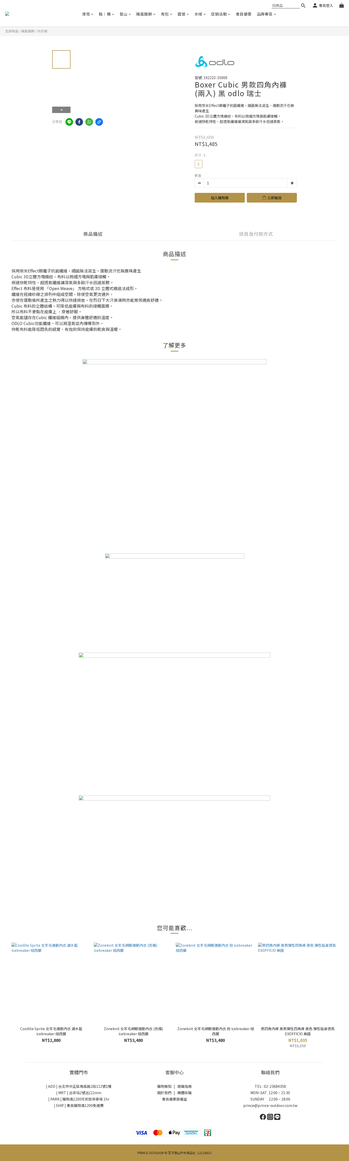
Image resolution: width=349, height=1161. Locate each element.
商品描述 (93, 233)
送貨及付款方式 (256, 233)
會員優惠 (244, 14)
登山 (123, 14)
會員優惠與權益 (174, 1099)
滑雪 (86, 14)
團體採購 (184, 1092)
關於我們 (164, 1092)
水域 (198, 14)
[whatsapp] (89, 122)
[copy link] (99, 122)
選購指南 (184, 1086)
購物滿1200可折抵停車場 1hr (85, 1099)
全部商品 (11, 31)
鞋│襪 (105, 14)
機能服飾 (144, 14)
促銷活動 (219, 14)
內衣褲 (42, 31)
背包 (165, 14)
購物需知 (164, 1086)
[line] (69, 122)
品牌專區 (265, 14)
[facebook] (79, 122)
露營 (181, 14)
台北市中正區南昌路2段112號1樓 (84, 1086)
